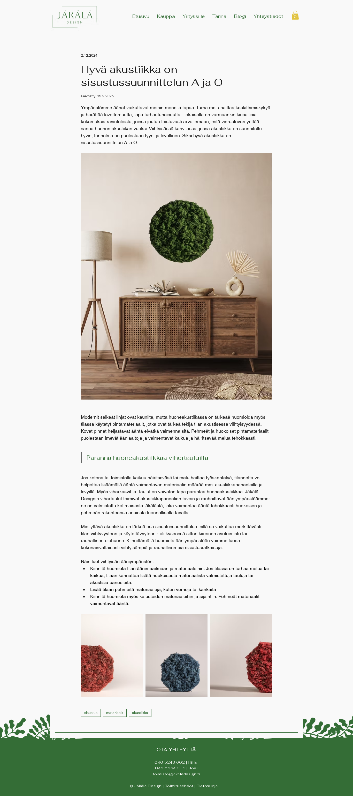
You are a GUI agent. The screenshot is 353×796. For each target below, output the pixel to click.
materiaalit (114, 713)
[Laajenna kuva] (112, 655)
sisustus (90, 713)
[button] (295, 15)
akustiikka (140, 713)
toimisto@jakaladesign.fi (176, 774)
